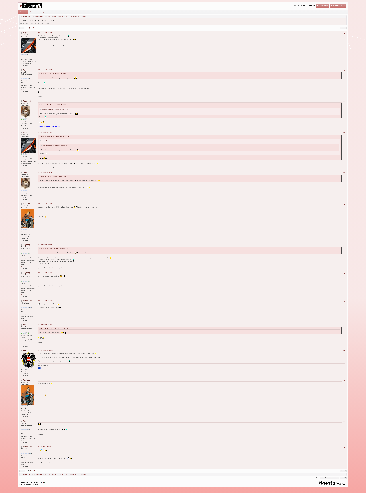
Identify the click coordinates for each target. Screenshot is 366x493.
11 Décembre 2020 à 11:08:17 (45, 32)
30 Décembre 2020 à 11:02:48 (45, 272)
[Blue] (41, 482)
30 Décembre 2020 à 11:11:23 (45, 300)
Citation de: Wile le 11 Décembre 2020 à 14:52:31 (53, 105)
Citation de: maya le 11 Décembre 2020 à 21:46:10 (53, 176)
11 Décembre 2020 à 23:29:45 (45, 172)
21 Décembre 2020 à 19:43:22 (45, 203)
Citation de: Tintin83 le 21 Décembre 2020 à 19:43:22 (54, 248)
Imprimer (343, 28)
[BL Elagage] (22, 266)
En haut (22, 470)
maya (25, 33)
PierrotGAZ (27, 301)
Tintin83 (26, 204)
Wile (24, 70)
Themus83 (27, 101)
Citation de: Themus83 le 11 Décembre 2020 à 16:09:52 (54, 136)
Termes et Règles (28, 482)
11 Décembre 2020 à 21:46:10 (45, 132)
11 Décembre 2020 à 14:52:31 (45, 70)
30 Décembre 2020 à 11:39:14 (45, 324)
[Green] (44, 482)
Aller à (317, 478)
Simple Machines (33, 484)
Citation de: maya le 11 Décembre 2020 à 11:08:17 (53, 73)
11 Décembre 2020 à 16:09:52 (45, 101)
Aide (20, 482)
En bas (22, 28)
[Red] (43, 482)
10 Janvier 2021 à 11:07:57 (44, 380)
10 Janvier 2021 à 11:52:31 (44, 446)
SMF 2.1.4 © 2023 (23, 484)
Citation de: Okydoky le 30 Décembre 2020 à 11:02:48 (54, 328)
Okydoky (26, 245)
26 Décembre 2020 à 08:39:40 (45, 244)
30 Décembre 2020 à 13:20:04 (45, 350)
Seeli (25, 350)
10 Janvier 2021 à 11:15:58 (44, 421)
